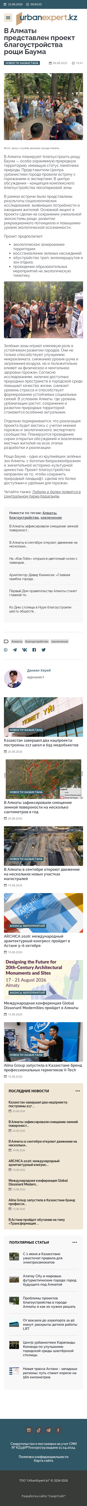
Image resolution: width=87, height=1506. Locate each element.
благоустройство (24, 517)
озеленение (51, 517)
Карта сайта (43, 1460)
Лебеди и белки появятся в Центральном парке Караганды (42, 494)
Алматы (49, 512)
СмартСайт (56, 1496)
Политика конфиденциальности (43, 1457)
